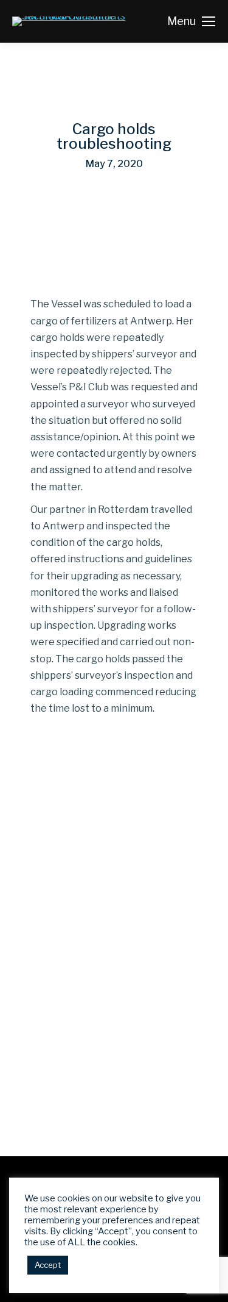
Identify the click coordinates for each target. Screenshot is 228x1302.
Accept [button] (48, 1265)
